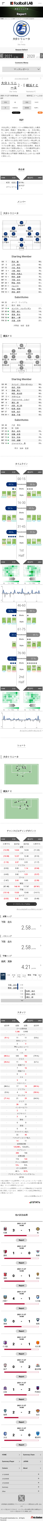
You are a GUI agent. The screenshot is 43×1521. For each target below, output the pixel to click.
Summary (5, 1487)
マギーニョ (16, 396)
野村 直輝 (16, 277)
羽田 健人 (16, 311)
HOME (2, 18)
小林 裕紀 (16, 271)
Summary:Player (8, 1461)
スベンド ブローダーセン (22, 384)
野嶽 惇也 (16, 283)
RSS (40, 112)
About (25, 1468)
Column (5, 1468)
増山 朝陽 (16, 289)
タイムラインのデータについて (30, 730)
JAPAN (25, 1461)
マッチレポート (21, 69)
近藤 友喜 (16, 434)
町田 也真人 (17, 274)
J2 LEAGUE (5, 1479)
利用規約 (4, 1504)
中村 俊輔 (16, 440)
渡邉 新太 (16, 314)
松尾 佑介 (16, 412)
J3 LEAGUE (5, 1483)
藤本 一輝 (16, 318)
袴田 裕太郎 (17, 393)
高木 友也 (16, 431)
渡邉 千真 (16, 415)
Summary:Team (29, 1455)
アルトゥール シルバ (20, 400)
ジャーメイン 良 (19, 443)
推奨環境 (11, 1504)
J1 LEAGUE (5, 1474)
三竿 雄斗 (16, 265)
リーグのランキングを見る (21, 904)
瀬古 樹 (15, 403)
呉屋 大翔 (16, 321)
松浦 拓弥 (16, 409)
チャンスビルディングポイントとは (29, 909)
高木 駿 (15, 262)
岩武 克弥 (16, 387)
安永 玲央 (16, 437)
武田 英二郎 (17, 406)
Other (4, 1491)
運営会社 (31, 1504)
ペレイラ (15, 286)
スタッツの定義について (32, 1196)
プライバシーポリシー (21, 1504)
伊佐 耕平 (16, 292)
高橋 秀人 (16, 390)
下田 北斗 (16, 280)
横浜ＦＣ (32, 85)
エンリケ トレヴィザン (21, 308)
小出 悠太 (16, 268)
